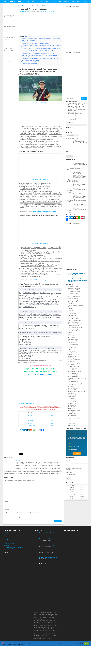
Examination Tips (72, 344)
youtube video (71, 415)
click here (51, 415)
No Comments (52, 11)
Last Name (68, 464)
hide (26, 36)
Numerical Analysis (72, 381)
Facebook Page (31, 425)
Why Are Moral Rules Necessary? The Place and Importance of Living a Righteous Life (76, 105)
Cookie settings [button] (79, 643)
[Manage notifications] (3, 643)
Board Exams (71, 310)
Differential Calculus (72, 322)
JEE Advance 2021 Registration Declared (48, 557)
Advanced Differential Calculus (75, 305)
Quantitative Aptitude (73, 388)
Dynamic (70, 332)
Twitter (71, 496)
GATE (69, 346)
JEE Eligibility (71, 358)
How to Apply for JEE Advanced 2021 (26, 403)
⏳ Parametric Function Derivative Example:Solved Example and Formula (77, 280)
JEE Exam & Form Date (73, 359)
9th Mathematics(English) (73, 300)
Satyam (18, 460)
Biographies (71, 308)
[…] (70, 169)
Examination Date (72, 342)
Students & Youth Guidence (74, 401)
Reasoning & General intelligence (75, 391)
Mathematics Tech (72, 373)
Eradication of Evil (72, 341)
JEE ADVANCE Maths (72, 354)
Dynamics (70, 334)
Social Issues (71, 395)
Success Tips (71, 403)
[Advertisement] (40, 23)
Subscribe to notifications (72, 130)
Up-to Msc (6, 545)
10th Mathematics (72, 286)
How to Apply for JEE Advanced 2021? (40, 102)
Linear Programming (72, 366)
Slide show (70, 393)
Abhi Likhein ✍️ (76, 453)
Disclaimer (6, 537)
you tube (30, 418)
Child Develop (71, 315)
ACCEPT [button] (86, 643)
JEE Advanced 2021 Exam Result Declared (48, 532)
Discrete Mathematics (73, 330)
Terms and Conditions (9, 543)
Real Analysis (71, 389)
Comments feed (71, 423)
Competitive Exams (72, 317)
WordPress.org (71, 425)
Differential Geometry (73, 329)
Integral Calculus (72, 352)
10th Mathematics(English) (74, 288)
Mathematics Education (73, 371)
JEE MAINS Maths (72, 361)
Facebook (30, 415)
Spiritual (70, 398)
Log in (69, 420)
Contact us (6, 535)
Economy (70, 335)
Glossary (70, 349)
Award (69, 307)
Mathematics (35, 1)
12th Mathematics (72, 293)
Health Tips (70, 351)
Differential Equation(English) (74, 327)
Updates (70, 412)
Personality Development (73, 384)
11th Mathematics (72, 290)
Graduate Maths (44, 1)
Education (70, 337)
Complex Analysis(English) (74, 320)
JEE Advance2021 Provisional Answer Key (48, 539)
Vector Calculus (71, 413)
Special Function (72, 396)
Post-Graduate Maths (56, 1)
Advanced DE (71, 303)
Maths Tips (66, 1)
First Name (68, 460)
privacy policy (7, 539)
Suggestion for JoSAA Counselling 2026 (76, 118)
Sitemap (85, 1)
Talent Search (71, 405)
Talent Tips (70, 406)
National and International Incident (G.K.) (77, 378)
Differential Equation (72, 325)
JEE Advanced (25, 6)
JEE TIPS (70, 364)
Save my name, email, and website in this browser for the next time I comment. (23, 512)
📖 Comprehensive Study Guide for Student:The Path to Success (77, 274)
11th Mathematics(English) (74, 291)
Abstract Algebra (72, 301)
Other (78, 1)
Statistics (70, 400)
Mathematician (71, 368)
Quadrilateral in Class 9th (77, 115)
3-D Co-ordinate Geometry (74, 296)
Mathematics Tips (72, 375)
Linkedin (30, 423)
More (73, 1)
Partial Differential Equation (74, 383)
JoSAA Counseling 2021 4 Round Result (47, 551)
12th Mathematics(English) (74, 295)
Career (69, 312)
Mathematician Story (72, 369)
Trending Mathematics (73, 410)
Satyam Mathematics (12, 1)
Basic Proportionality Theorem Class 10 (75, 112)
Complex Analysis (72, 318)
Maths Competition (72, 376)
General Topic (71, 347)
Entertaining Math (72, 339)
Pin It (31, 454)
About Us (6, 533)
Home (28, 1)
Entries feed (71, 422)
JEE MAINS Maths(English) (74, 363)
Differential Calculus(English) (74, 324)
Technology (70, 408)
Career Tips (70, 313)
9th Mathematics (72, 298)
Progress (70, 386)
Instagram (30, 420)
